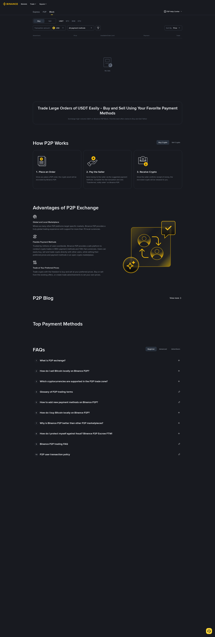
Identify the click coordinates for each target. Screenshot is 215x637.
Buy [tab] (38, 21)
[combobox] (58, 28)
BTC (67, 21)
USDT (61, 21)
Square (42, 4)
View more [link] (174, 298)
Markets (24, 4)
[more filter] (98, 27)
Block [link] (51, 12)
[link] (110, 391)
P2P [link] (44, 12)
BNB (73, 21)
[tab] (36, 12)
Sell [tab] (50, 21)
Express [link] (36, 12)
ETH (79, 21)
